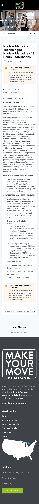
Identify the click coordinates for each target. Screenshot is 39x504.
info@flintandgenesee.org (14, 403)
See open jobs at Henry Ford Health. (21, 73)
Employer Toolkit (10, 429)
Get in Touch (12, 491)
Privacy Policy (8, 433)
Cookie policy (24, 332)
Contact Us (7, 437)
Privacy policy (15, 332)
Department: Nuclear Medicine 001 (20, 271)
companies (12, 33)
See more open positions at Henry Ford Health (19, 312)
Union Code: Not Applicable (18, 277)
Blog (4, 416)
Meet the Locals (9, 420)
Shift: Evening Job (14, 274)
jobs (3, 33)
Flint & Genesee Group (12, 398)
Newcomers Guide (10, 424)
